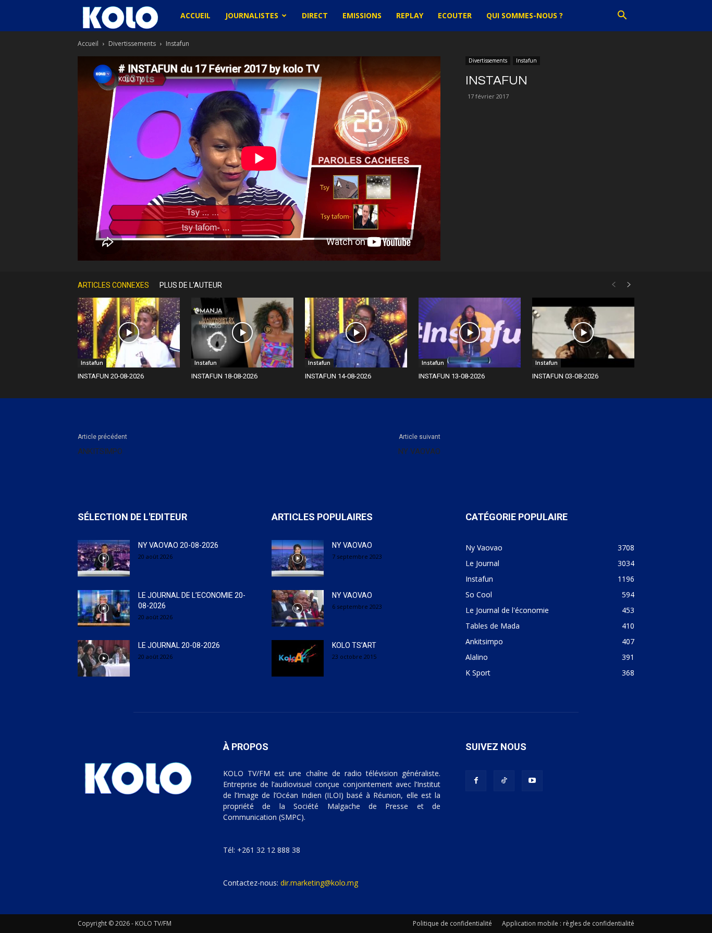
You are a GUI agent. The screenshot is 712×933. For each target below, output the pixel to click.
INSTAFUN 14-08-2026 (338, 376)
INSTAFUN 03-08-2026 (565, 376)
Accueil (195, 15)
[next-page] (629, 284)
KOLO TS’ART (354, 645)
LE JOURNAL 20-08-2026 (179, 645)
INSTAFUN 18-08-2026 (224, 376)
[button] (621, 16)
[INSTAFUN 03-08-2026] (583, 333)
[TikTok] (504, 780)
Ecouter (455, 15)
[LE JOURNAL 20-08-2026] (104, 658)
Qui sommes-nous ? (524, 15)
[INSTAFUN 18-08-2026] (242, 333)
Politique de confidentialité (452, 923)
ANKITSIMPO (100, 451)
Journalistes (251, 15)
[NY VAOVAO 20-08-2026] (104, 558)
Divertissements (132, 43)
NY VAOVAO (419, 451)
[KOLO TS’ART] (298, 658)
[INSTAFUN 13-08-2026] (470, 333)
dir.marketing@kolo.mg (319, 883)
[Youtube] (532, 780)
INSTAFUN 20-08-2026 (111, 376)
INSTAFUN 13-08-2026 (452, 376)
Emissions (362, 15)
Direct (315, 15)
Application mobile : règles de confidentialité (568, 923)
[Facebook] (475, 780)
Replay (409, 15)
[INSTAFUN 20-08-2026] (129, 333)
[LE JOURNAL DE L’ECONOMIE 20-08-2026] (104, 608)
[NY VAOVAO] (298, 558)
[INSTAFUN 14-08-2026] (356, 333)
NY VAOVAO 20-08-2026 (178, 545)
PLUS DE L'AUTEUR (190, 285)
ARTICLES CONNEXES (113, 285)
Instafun (526, 60)
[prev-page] (613, 284)
